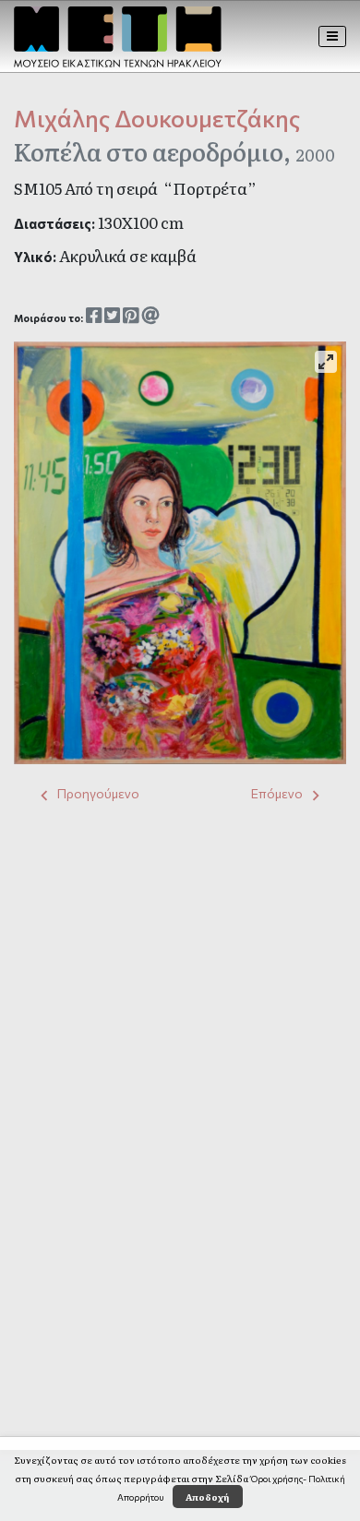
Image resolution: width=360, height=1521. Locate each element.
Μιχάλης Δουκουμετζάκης (157, 117)
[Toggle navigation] (332, 36)
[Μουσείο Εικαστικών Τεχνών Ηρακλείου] (118, 36)
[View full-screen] (326, 362)
